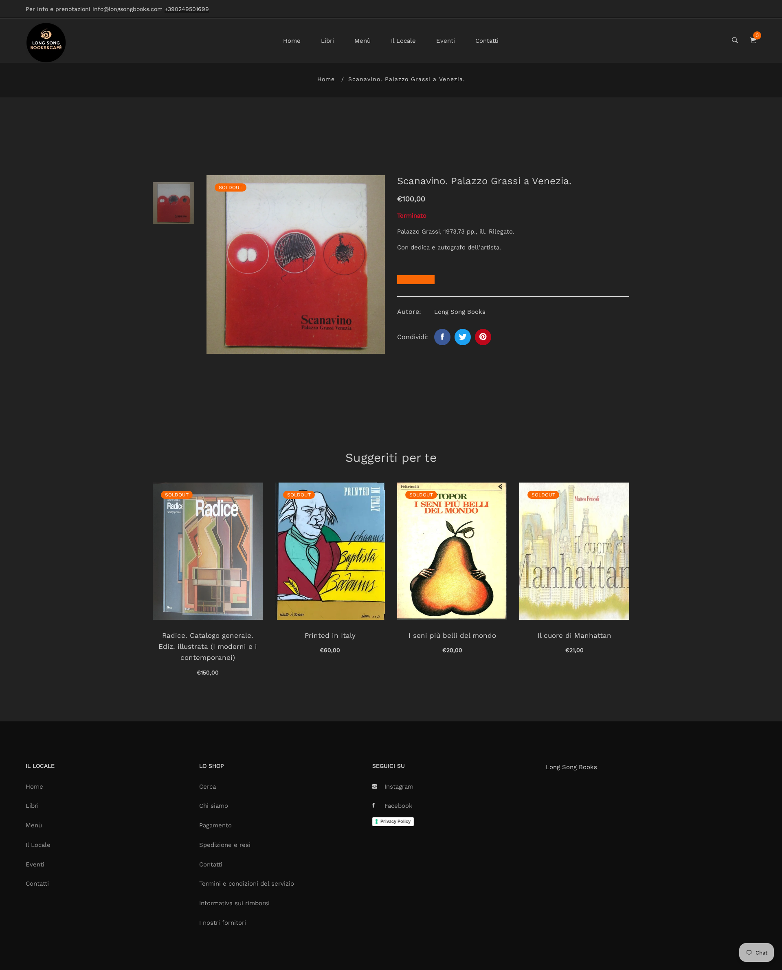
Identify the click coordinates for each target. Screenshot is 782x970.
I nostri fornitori (222, 922)
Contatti (487, 40)
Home (292, 40)
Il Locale (403, 40)
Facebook (398, 805)
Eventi (445, 40)
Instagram (398, 786)
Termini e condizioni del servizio (246, 883)
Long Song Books (571, 767)
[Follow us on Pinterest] (483, 337)
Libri (327, 40)
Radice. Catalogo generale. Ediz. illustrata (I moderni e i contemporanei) (207, 646)
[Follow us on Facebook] (442, 337)
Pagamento (215, 825)
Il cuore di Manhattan (574, 635)
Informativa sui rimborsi (234, 903)
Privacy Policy (395, 821)
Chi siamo (213, 805)
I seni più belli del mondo (452, 635)
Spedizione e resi (224, 845)
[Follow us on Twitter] (463, 337)
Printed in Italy (330, 635)
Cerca (207, 786)
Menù (362, 40)
